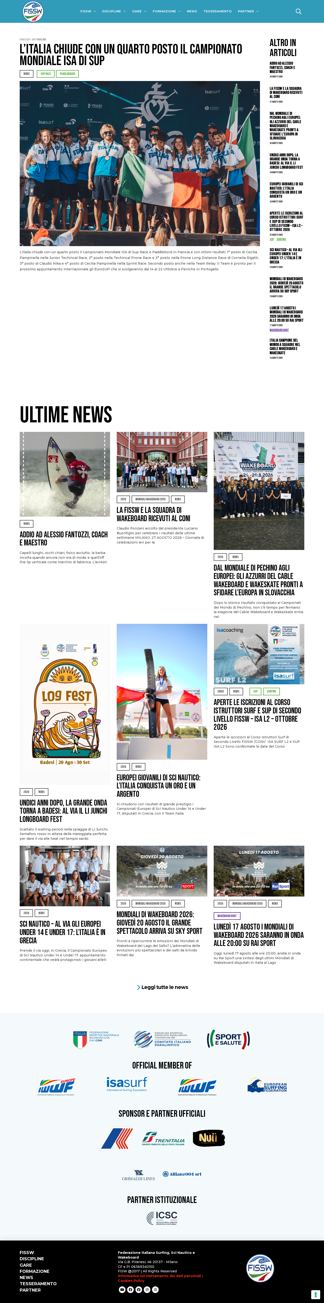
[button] (298, 11)
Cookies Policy (131, 1281)
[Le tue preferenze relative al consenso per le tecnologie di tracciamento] (315, 1294)
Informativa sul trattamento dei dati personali (159, 1276)
